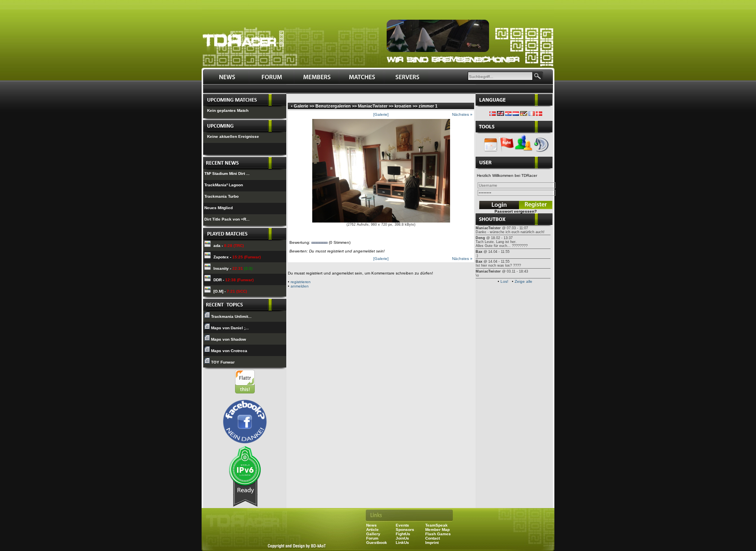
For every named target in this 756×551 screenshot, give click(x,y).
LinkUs (402, 542)
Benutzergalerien (333, 106)
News (371, 525)
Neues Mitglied (218, 208)
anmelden (300, 286)
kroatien (403, 106)
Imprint (432, 542)
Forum (372, 538)
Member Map (437, 529)
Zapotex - (237, 257)
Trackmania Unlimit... (231, 316)
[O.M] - (230, 291)
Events (402, 525)
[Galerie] (381, 114)
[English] (500, 114)
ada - (228, 245)
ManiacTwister (372, 106)
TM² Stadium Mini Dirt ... (227, 173)
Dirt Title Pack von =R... (227, 219)
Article (372, 529)
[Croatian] (508, 114)
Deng (480, 238)
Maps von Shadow (228, 339)
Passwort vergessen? (516, 211)
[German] (523, 114)
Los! (504, 281)
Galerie (301, 106)
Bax (479, 252)
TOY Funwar (223, 362)
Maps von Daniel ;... (230, 328)
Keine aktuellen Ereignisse (233, 136)
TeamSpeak (436, 525)
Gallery (373, 534)
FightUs (403, 534)
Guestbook (376, 542)
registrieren (301, 282)
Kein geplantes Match (227, 110)
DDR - (233, 280)
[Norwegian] (492, 114)
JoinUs (402, 538)
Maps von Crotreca (229, 351)
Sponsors (405, 529)
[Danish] (539, 114)
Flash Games (438, 534)
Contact (432, 538)
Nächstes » (462, 114)
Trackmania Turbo (221, 196)
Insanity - (232, 268)
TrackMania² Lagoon (223, 185)
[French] (531, 114)
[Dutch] (516, 114)
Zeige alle (523, 281)
